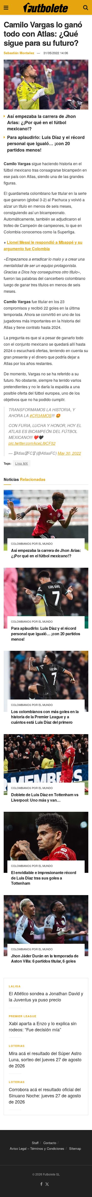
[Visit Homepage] (45, 7)
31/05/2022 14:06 (55, 52)
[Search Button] (85, 7)
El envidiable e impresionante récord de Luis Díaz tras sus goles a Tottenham (43, 878)
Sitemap (75, 1148)
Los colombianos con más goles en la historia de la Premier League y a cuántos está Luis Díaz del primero (45, 717)
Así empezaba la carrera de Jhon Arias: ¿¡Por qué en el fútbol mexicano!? (41, 122)
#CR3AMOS (41, 415)
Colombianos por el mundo (32, 543)
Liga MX (21, 463)
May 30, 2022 (69, 453)
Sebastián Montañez (19, 52)
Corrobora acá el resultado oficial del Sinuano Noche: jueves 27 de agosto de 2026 (45, 1095)
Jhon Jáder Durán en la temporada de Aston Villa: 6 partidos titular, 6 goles (45, 958)
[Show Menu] (6, 7)
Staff (35, 1142)
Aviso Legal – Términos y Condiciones (37, 1148)
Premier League (22, 1016)
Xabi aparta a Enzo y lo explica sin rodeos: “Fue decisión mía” (43, 1026)
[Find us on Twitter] (47, 1184)
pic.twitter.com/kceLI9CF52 (32, 443)
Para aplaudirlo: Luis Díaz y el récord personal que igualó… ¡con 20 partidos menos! (46, 143)
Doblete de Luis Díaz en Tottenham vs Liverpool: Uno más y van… (44, 797)
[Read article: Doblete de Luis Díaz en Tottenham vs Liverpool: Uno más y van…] (46, 764)
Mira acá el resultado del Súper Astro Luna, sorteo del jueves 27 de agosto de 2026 (45, 1059)
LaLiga (15, 986)
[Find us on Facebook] (41, 1184)
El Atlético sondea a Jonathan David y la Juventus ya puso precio (46, 996)
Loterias (17, 1046)
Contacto (49, 1142)
